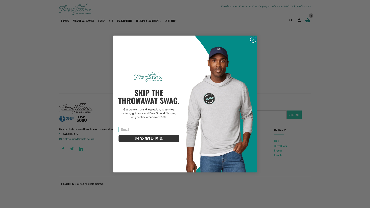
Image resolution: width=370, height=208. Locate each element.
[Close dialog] (253, 39)
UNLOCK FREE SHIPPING (149, 138)
